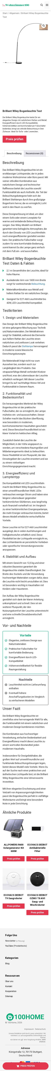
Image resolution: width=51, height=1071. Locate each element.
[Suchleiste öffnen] (41, 5)
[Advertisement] (25, 90)
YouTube (9, 946)
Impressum (29, 1029)
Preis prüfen (14, 139)
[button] (43, 25)
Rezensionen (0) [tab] (34, 153)
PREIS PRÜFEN (27, 1066)
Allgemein (14, 13)
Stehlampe (27, 346)
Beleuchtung (38, 284)
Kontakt (8, 986)
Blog (7, 963)
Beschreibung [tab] (14, 153)
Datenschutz (40, 1029)
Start (5, 13)
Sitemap (9, 996)
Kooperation (10, 991)
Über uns (9, 981)
